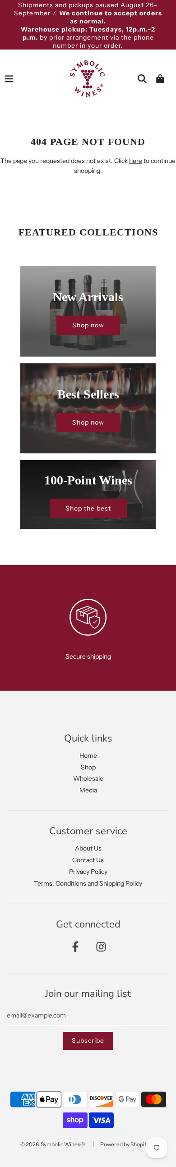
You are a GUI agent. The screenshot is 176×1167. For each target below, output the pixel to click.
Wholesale (88, 778)
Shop (88, 767)
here (135, 161)
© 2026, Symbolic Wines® (52, 1144)
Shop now (88, 325)
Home (88, 755)
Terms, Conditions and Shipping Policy (88, 883)
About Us (88, 848)
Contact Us (88, 860)
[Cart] (160, 79)
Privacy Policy (88, 872)
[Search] (142, 79)
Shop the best (88, 508)
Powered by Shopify (124, 1144)
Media (88, 790)
